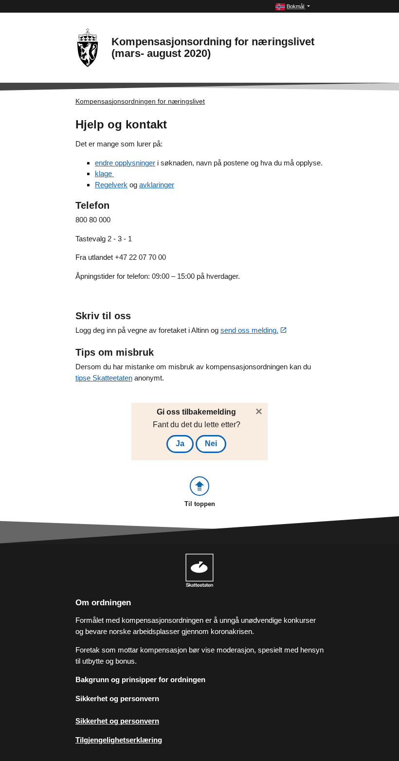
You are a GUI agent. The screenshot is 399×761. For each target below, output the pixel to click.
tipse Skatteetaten (103, 378)
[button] (292, 6)
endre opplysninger (125, 163)
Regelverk (111, 185)
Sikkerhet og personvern (117, 698)
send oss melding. (249, 330)
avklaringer (156, 185)
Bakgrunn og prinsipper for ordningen (140, 679)
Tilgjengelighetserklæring (118, 740)
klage (104, 173)
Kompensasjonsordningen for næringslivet (140, 101)
